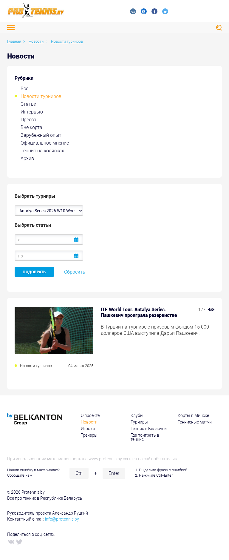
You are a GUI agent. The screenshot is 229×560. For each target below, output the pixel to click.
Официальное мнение (45, 143)
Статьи (28, 104)
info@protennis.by (62, 519)
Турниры (139, 422)
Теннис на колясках (42, 151)
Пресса (28, 119)
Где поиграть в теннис (145, 437)
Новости (89, 422)
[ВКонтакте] (10, 541)
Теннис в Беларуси (149, 428)
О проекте (90, 415)
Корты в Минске (193, 415)
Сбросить (74, 272)
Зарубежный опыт (41, 135)
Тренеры (89, 435)
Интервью (32, 112)
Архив (27, 158)
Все (24, 88)
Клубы (137, 415)
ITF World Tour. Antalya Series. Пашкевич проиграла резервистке (139, 312)
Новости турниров (41, 96)
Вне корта (31, 127)
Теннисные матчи (195, 422)
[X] (19, 541)
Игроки (88, 428)
